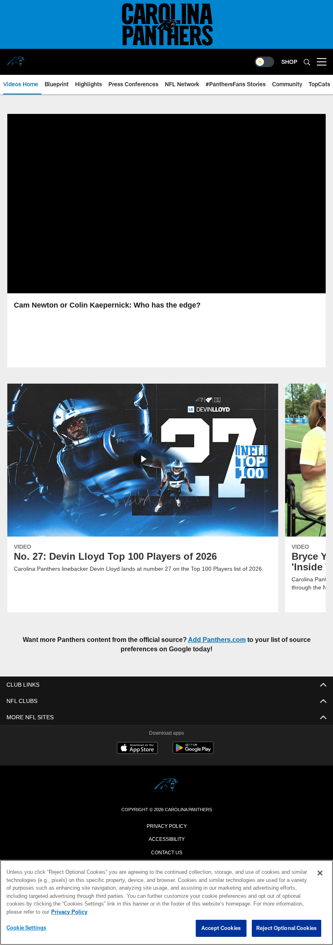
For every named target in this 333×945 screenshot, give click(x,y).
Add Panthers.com (218, 639)
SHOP (289, 61)
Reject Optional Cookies (286, 928)
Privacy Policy (166, 825)
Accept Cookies (221, 928)
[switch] (264, 62)
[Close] (320, 873)
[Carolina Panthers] (166, 786)
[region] (166, 902)
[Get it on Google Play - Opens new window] (193, 752)
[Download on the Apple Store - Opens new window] (137, 749)
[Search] (307, 62)
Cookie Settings (26, 928)
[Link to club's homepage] (16, 58)
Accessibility (166, 838)
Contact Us (166, 852)
